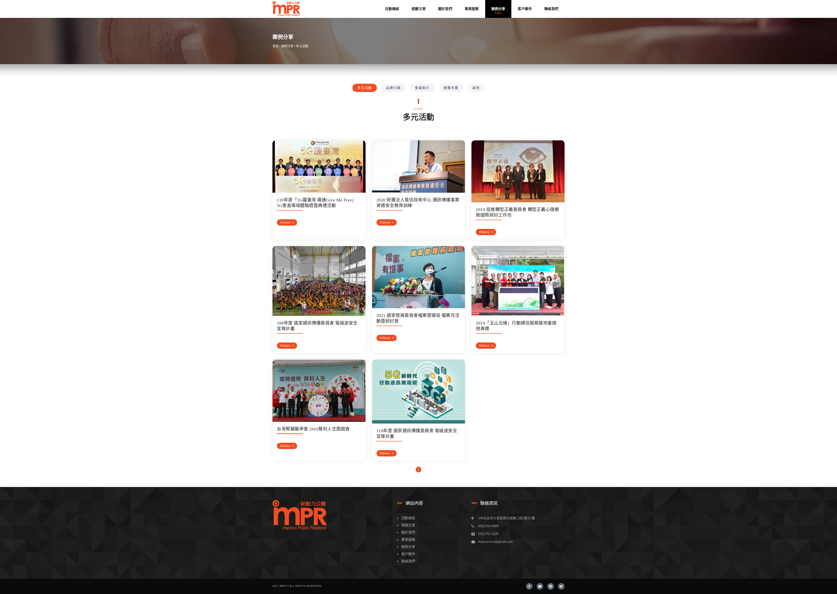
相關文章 (419, 9)
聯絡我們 (551, 9)
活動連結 (392, 9)
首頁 (275, 46)
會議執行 (422, 88)
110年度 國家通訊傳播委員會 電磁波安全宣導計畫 (416, 433)
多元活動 (364, 88)
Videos (285, 222)
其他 (476, 88)
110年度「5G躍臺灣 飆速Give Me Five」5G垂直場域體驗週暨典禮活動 (316, 202)
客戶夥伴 (525, 9)
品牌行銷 (393, 88)
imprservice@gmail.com (495, 541)
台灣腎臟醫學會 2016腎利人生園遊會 (313, 429)
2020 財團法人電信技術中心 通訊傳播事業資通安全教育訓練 (417, 202)
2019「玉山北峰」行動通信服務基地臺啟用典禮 (516, 326)
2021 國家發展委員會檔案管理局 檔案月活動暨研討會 (417, 318)
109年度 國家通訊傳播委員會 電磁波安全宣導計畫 (317, 326)
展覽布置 (451, 88)
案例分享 (498, 9)
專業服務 (472, 9)
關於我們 (445, 9)
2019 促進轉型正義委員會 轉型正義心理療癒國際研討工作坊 (517, 212)
